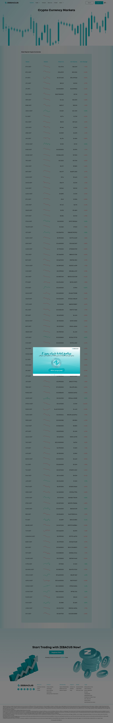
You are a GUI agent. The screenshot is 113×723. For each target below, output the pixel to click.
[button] (51, 375)
